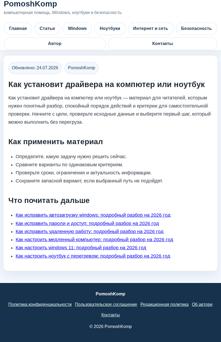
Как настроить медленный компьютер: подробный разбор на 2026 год (94, 239)
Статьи (47, 28)
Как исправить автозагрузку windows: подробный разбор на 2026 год (93, 215)
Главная (18, 28)
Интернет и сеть (150, 28)
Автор (54, 43)
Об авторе (202, 304)
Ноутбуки (110, 28)
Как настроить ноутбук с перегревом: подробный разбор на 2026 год (93, 256)
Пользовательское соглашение (106, 304)
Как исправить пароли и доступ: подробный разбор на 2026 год (87, 223)
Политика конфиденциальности (40, 304)
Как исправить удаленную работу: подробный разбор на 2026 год (90, 231)
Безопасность (196, 28)
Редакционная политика (164, 304)
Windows (77, 28)
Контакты (162, 43)
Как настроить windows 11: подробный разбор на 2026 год (81, 247)
